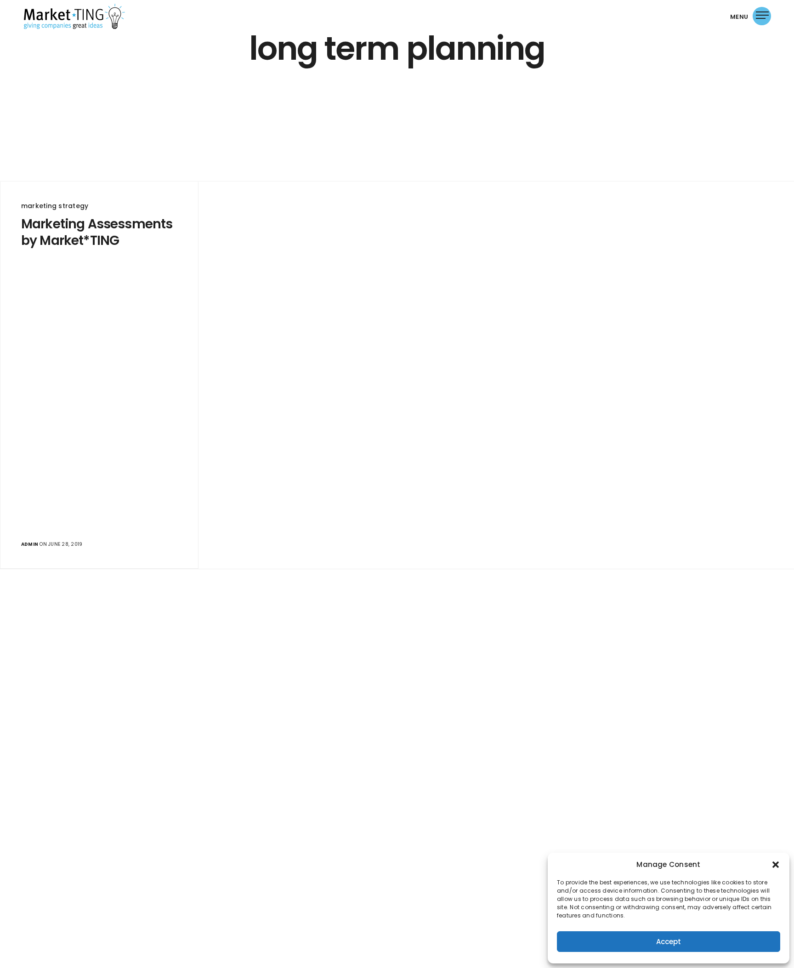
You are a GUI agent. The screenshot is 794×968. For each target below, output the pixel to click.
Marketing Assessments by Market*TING (96, 232)
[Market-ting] (74, 16)
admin (29, 544)
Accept (668, 941)
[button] (775, 864)
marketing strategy (54, 205)
